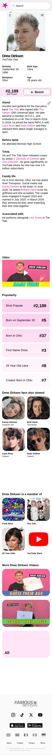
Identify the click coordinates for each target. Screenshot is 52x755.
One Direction (10, 161)
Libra (30, 69)
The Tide (14, 109)
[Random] (42, 15)
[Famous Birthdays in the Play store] (35, 725)
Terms (42, 743)
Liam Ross (8, 125)
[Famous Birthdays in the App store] (17, 725)
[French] (26, 735)
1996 (5, 72)
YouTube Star (10, 59)
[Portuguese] (17, 735)
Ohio (5, 80)
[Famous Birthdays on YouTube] (39, 714)
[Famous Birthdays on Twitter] (29, 715)
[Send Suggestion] (49, 103)
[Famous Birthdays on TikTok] (21, 715)
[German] (44, 735)
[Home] (26, 703)
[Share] (10, 15)
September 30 (10, 69)
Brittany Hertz (29, 189)
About (9, 743)
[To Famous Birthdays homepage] (5, 5)
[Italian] (35, 735)
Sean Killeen (27, 125)
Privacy (32, 743)
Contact (20, 743)
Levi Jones (35, 217)
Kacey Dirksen (10, 186)
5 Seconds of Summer (26, 158)
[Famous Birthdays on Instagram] (12, 715)
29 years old (34, 80)
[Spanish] (8, 735)
